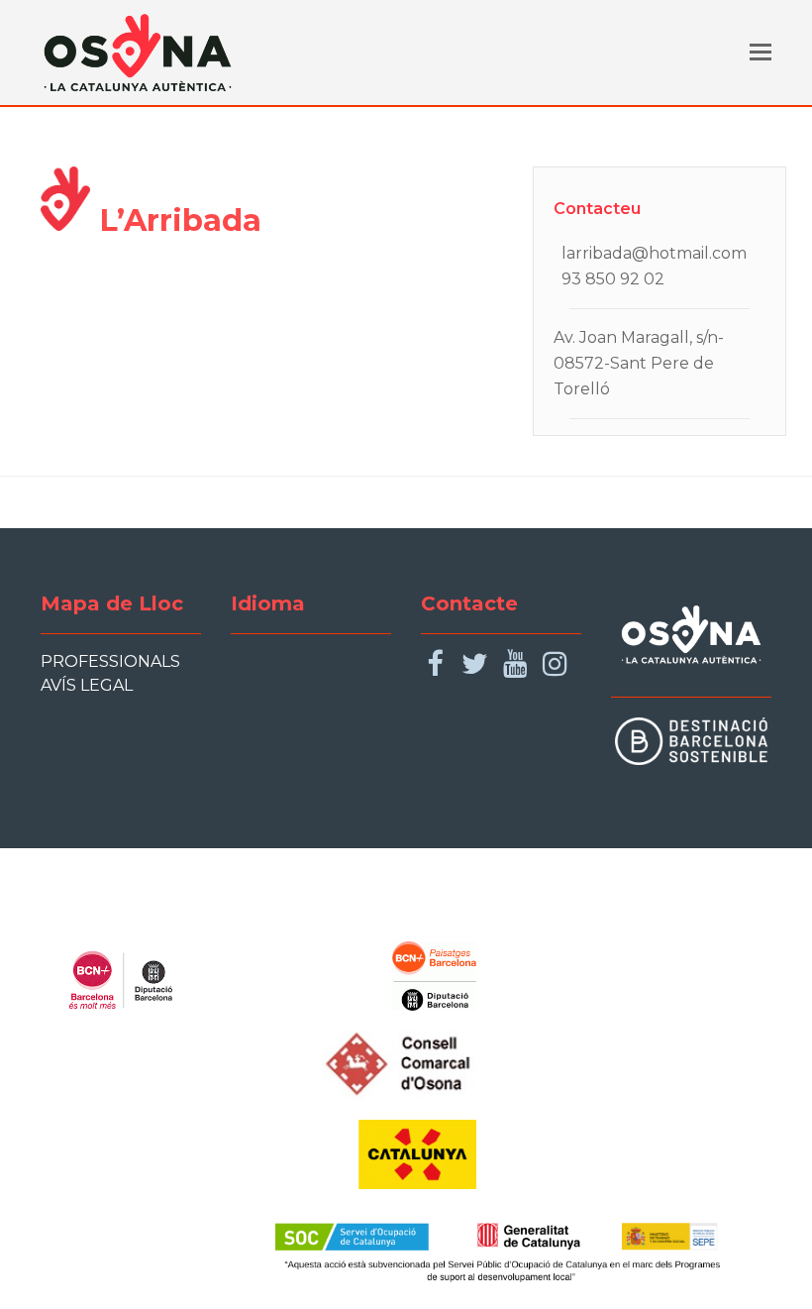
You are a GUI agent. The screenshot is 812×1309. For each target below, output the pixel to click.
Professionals (110, 661)
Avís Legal (87, 685)
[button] (760, 52)
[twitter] (474, 664)
